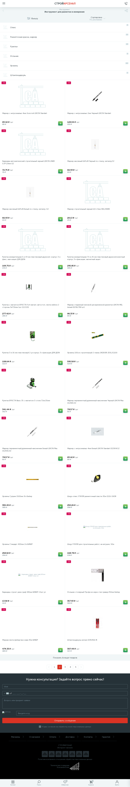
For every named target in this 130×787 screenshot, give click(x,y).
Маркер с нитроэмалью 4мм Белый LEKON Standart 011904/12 (93, 448)
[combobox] (7, 693)
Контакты (88, 737)
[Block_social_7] (45, 754)
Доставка (70, 737)
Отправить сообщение (65, 720)
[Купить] (60, 123)
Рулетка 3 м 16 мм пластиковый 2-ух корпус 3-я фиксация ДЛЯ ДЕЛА (31, 353)
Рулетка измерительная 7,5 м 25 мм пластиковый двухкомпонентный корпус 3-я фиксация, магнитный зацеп (96, 258)
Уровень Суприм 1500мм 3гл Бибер (17, 496)
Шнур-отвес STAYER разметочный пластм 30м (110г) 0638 (91, 496)
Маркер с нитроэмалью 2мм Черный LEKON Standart (89, 113)
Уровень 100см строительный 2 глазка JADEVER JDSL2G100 (92, 353)
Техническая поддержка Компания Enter (60, 766)
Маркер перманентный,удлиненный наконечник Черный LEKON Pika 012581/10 (95, 401)
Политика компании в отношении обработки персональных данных (65, 759)
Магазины (15, 737)
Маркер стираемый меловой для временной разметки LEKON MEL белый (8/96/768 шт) (95, 306)
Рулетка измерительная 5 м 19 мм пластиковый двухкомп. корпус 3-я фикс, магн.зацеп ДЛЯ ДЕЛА (31, 258)
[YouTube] (52, 754)
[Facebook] (79, 754)
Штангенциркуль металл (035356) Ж (82, 640)
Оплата (52, 737)
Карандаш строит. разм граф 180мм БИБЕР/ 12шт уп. (24, 592)
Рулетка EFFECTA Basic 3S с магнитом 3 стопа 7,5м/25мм (26, 400)
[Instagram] (58, 754)
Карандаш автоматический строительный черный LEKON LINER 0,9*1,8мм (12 (28, 162)
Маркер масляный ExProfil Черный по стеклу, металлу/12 (90, 161)
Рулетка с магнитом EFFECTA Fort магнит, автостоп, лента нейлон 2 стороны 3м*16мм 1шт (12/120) (30, 306)
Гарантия (106, 737)
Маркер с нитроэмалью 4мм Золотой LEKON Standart (24, 113)
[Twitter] (72, 754)
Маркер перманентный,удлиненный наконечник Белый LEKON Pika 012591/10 (29, 449)
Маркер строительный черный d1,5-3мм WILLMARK (88, 209)
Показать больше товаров (65, 657)
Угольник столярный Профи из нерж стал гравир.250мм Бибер (93, 592)
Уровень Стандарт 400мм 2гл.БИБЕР (17, 544)
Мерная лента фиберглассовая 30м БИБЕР (20, 640)
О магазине (34, 737)
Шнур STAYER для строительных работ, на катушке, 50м (90, 544)
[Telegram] (65, 754)
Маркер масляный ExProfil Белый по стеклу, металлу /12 (25, 209)
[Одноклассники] (86, 754)
